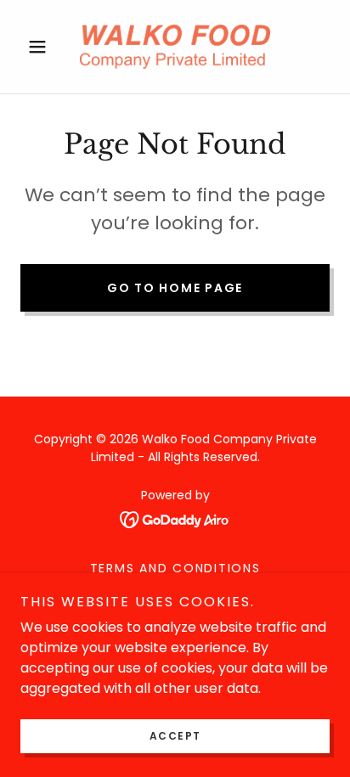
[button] (43, 47)
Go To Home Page (175, 287)
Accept (175, 736)
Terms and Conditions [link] (175, 568)
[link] (175, 47)
